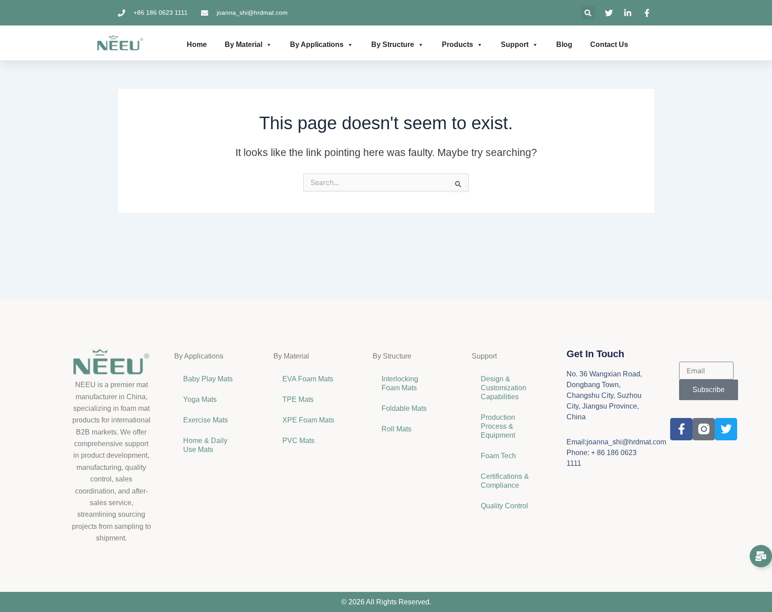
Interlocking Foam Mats (400, 383)
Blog (564, 44)
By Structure (392, 44)
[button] (588, 13)
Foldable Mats (404, 408)
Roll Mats (396, 429)
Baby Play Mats (208, 379)
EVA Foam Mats (307, 379)
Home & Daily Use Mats (205, 445)
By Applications (317, 44)
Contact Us (609, 44)
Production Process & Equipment (499, 426)
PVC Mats (298, 440)
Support (515, 44)
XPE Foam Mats (308, 420)
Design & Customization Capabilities (503, 388)
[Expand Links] (761, 556)
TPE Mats (298, 399)
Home (197, 44)
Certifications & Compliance (505, 481)
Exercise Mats (205, 420)
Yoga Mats (200, 399)
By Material (243, 44)
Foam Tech (498, 456)
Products (457, 44)
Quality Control (504, 506)
